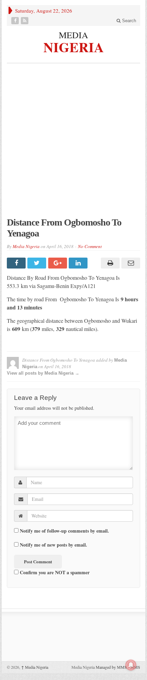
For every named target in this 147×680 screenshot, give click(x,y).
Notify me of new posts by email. (53, 545)
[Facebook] (16, 21)
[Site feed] (25, 21)
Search (128, 20)
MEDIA (73, 35)
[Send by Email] (130, 263)
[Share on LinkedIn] (79, 263)
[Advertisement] (73, 143)
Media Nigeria (26, 246)
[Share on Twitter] (37, 263)
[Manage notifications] (130, 665)
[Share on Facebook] (17, 263)
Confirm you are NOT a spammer (54, 572)
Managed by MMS (111, 667)
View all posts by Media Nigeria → (43, 373)
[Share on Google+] (58, 263)
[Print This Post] (109, 263)
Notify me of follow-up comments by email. (64, 531)
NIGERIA (73, 46)
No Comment (90, 246)
